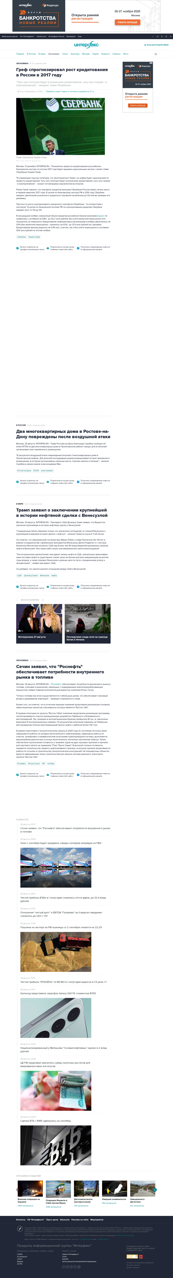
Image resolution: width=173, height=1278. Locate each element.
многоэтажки (47, 470)
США (19, 575)
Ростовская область (26, 333)
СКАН (64, 1257)
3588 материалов (53, 1207)
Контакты (20, 1219)
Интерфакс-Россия (56, 36)
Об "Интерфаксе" (27, 36)
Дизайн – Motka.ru (133, 1267)
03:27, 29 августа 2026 (33, 504)
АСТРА (19, 1264)
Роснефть (21, 763)
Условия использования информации (140, 1263)
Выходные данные (133, 1265)
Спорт (65, 54)
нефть (54, 575)
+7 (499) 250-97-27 (103, 1239)
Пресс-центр (52, 1219)
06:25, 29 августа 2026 (36, 425)
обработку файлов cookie (125, 1235)
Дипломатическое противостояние (83, 1200)
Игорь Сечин (34, 763)
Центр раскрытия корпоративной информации (79, 1262)
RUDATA (65, 1259)
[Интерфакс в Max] (79, 1266)
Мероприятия (96, 1219)
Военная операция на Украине (29, 1200)
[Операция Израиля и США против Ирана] (58, 1197)
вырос (101, 216)
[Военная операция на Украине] (30, 1196)
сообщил (48, 309)
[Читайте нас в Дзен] (63, 1266)
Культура (75, 54)
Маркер (20, 1262)
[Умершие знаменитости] (114, 1196)
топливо (50, 763)
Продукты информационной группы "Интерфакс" (54, 1246)
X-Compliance (22, 1257)
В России (31, 54)
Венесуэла (44, 575)
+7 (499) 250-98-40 (85, 1239)
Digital (95, 54)
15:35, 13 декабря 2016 (38, 64)
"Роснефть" (56, 684)
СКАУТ (19, 1259)
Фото (125, 54)
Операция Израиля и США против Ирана (56, 1201)
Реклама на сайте (79, 1219)
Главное (20, 54)
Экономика (53, 54)
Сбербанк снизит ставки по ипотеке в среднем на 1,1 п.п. (70, 91)
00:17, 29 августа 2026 (38, 661)
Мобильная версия (10, 36)
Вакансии (64, 1219)
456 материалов (109, 1203)
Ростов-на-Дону (24, 470)
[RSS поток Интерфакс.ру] (75, 1266)
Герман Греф (34, 237)
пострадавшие (51, 333)
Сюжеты (116, 54)
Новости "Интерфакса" (70, 1254)
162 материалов (137, 1206)
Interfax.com (41, 36)
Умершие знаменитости (114, 1199)
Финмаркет (71, 36)
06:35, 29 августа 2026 (36, 270)
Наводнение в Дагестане (137, 1200)
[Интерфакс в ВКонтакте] (71, 1266)
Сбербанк (21, 237)
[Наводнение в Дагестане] (142, 1196)
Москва (86, 54)
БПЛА (39, 333)
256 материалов (81, 1206)
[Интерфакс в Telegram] (67, 1266)
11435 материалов (25, 1206)
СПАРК (20, 1254)
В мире (42, 54)
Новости (105, 54)
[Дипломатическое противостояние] (86, 1196)
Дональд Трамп (31, 575)
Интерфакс (86, 45)
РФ (43, 763)
